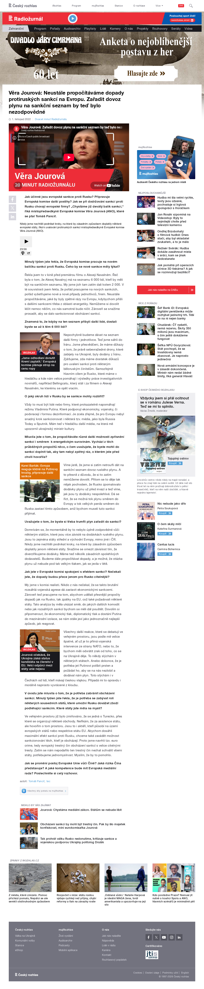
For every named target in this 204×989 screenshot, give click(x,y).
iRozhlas (56, 5)
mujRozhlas (98, 5)
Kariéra (106, 950)
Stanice (119, 5)
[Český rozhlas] (23, 5)
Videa (188, 28)
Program (76, 5)
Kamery (115, 28)
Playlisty (90, 28)
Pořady (55, 28)
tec (48, 781)
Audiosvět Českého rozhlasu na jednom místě (161, 182)
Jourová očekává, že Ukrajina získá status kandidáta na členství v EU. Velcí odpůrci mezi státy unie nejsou (37, 661)
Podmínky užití (170, 972)
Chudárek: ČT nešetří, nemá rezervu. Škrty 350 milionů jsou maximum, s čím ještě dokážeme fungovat (174, 332)
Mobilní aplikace (68, 950)
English (185, 972)
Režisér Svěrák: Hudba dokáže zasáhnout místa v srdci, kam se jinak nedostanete (174, 253)
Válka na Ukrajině (25, 935)
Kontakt (106, 954)
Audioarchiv (72, 28)
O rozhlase (139, 5)
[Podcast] (23, 253)
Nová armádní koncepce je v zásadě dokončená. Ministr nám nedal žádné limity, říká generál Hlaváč (176, 371)
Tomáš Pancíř (36, 781)
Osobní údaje (152, 972)
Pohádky (144, 162)
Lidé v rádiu (109, 945)
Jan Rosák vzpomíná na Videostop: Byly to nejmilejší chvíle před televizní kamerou (173, 220)
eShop (19, 950)
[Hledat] (191, 5)
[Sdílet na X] (12, 208)
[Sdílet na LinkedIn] (12, 216)
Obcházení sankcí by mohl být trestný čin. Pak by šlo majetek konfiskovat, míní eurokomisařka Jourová (82, 825)
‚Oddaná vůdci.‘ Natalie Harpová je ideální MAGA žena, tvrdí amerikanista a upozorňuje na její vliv (125, 900)
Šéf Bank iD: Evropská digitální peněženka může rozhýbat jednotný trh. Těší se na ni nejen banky (175, 313)
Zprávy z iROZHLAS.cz (24, 860)
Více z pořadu (147, 303)
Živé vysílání (146, 168)
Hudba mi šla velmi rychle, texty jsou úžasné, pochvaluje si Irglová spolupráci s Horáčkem (175, 203)
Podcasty (64, 945)
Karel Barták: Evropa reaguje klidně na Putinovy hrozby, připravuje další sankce (39, 471)
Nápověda (108, 940)
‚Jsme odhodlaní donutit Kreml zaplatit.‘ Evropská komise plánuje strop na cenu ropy (38, 363)
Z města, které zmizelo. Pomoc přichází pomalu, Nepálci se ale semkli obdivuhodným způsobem (29, 898)
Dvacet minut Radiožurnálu (51, 119)
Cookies (137, 972)
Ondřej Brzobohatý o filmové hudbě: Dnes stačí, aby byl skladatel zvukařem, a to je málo (173, 237)
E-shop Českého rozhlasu (156, 390)
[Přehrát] (26, 241)
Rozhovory (160, 28)
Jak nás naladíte (111, 935)
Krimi (160, 156)
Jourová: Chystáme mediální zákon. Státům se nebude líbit (81, 809)
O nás (129, 28)
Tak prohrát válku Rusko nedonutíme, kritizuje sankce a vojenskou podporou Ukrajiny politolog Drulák (78, 840)
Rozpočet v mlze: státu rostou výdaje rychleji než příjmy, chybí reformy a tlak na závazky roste (76, 898)
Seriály (176, 28)
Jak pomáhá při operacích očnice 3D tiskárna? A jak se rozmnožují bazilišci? (175, 268)
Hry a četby (146, 156)
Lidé (103, 28)
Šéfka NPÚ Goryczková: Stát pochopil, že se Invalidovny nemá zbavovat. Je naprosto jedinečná (174, 352)
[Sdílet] (28, 253)
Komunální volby (25, 940)
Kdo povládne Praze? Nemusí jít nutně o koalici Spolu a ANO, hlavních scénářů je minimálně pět (174, 898)
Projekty (143, 28)
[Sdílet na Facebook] (12, 199)
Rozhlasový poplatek (114, 959)
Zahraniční (16, 28)
